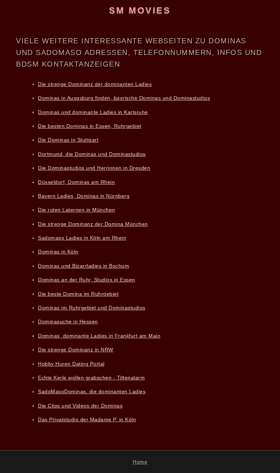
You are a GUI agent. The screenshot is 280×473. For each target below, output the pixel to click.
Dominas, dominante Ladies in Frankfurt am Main (99, 336)
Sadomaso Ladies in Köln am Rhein (82, 238)
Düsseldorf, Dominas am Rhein (76, 182)
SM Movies (140, 10)
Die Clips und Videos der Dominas (80, 406)
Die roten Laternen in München (76, 210)
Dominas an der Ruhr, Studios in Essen (86, 280)
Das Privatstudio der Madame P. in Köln (87, 419)
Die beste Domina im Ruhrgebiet (78, 294)
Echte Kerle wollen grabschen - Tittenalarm (91, 378)
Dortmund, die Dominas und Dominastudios (92, 154)
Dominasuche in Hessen (68, 321)
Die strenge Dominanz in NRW (75, 349)
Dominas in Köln (58, 252)
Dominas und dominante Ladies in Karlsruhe (93, 112)
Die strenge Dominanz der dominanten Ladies (95, 84)
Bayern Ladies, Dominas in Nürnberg (83, 196)
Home (140, 462)
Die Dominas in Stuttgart (68, 140)
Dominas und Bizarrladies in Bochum (83, 266)
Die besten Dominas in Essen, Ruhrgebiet (89, 126)
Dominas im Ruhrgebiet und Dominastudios (91, 308)
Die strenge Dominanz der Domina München (93, 224)
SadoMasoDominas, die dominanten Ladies (91, 391)
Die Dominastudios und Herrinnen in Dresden (94, 168)
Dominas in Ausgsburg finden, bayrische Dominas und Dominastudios (124, 98)
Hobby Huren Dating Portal (71, 364)
